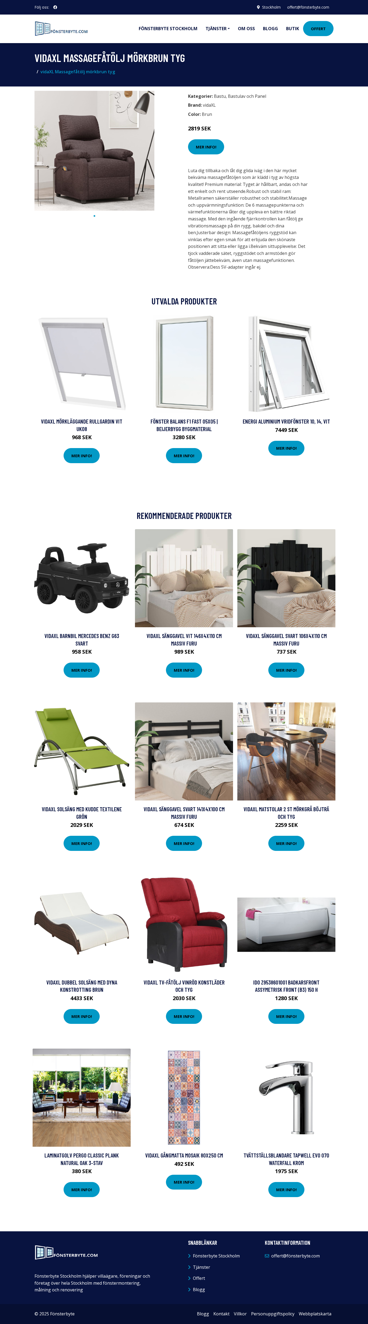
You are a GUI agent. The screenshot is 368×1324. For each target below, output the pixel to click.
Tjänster (201, 1267)
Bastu (220, 96)
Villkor (240, 1314)
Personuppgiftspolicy (272, 1314)
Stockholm (271, 7)
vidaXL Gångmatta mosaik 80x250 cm (184, 1155)
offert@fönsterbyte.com (308, 7)
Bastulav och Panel (247, 96)
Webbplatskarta (315, 1314)
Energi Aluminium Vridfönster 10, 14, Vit (286, 421)
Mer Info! (206, 147)
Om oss (246, 29)
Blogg (270, 29)
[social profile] (55, 7)
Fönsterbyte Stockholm (168, 29)
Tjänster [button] (216, 29)
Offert (318, 28)
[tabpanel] (94, 151)
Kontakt (221, 1314)
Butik (292, 29)
